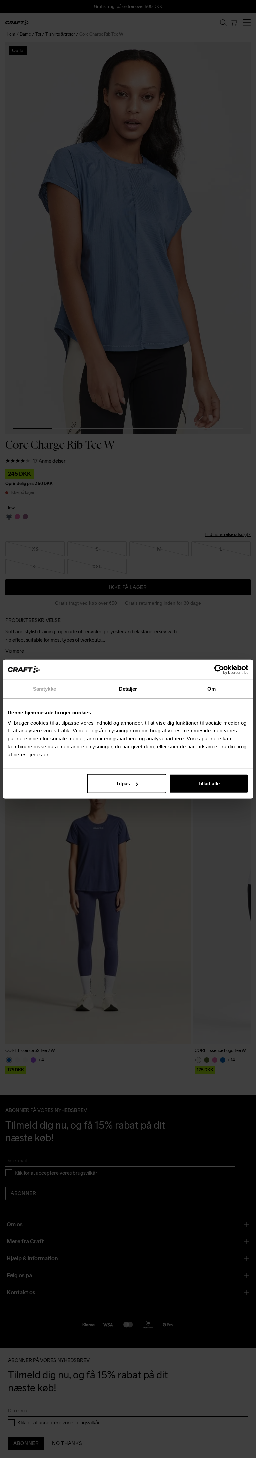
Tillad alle (209, 783)
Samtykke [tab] (44, 688)
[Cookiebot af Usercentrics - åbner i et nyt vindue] (219, 669)
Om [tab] (211, 688)
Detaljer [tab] (128, 688)
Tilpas (123, 783)
